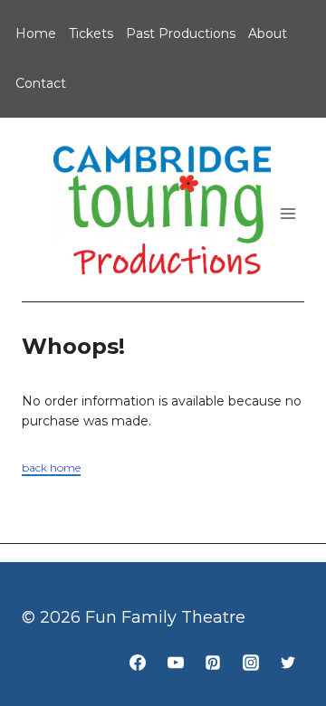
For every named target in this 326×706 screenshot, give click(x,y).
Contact (40, 83)
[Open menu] (287, 214)
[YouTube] (175, 662)
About (267, 33)
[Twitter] (288, 662)
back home (51, 467)
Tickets (91, 33)
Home (35, 33)
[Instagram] (251, 662)
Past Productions (180, 33)
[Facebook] (137, 662)
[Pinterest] (213, 662)
